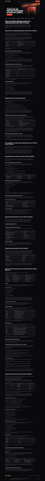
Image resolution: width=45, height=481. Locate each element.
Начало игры (18, 18)
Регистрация (37, 1)
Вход (25, 1)
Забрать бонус (9, 14)
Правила (10, 18)
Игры (22, 1)
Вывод (26, 18)
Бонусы (19, 1)
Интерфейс (13, 18)
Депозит (23, 18)
